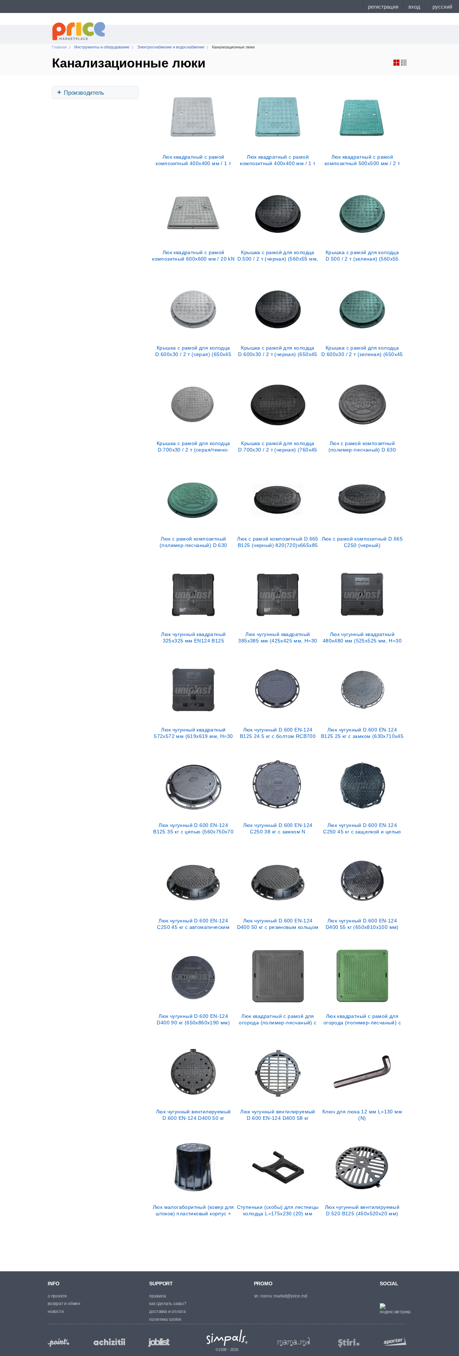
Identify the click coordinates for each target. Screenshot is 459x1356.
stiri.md (349, 1343)
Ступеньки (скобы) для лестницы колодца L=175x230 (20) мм (278, 1210)
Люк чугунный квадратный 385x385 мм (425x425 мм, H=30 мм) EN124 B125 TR (277, 637)
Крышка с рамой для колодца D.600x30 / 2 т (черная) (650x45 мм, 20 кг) (277, 351)
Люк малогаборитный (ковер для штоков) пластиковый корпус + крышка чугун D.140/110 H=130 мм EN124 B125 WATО (193, 1210)
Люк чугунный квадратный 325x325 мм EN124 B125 (193, 637)
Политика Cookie (165, 1319)
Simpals (227, 1337)
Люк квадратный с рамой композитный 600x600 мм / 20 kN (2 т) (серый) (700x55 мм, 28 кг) (193, 255)
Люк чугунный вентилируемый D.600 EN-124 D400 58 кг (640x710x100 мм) (277, 1115)
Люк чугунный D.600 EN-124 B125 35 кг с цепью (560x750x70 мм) (193, 828)
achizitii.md (109, 1342)
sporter (393, 1341)
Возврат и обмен (64, 1303)
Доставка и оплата (167, 1311)
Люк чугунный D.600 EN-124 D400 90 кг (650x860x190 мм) (193, 1019)
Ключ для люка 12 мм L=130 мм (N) (362, 1115)
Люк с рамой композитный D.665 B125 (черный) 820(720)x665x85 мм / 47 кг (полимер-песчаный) (277, 542)
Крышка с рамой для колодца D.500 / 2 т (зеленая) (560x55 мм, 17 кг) (362, 255)
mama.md (293, 1341)
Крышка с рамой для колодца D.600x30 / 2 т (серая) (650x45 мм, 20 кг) (193, 351)
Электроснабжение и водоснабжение (170, 47)
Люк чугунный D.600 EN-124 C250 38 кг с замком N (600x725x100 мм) (278, 828)
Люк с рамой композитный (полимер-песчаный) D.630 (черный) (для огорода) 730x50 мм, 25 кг (362, 446)
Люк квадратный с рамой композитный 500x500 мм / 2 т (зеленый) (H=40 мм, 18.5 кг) (362, 160)
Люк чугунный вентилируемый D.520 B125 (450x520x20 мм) (362, 1210)
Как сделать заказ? (167, 1303)
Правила (157, 1296)
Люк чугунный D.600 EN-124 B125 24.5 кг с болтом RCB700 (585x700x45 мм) (278, 733)
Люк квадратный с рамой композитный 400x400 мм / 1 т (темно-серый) (193, 160)
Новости (56, 1311)
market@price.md (290, 1296)
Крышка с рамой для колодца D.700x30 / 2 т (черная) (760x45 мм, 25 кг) (277, 446)
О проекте (57, 1296)
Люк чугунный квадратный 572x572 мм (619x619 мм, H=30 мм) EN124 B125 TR (193, 733)
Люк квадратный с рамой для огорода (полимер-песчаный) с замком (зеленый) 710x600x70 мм (362, 1019)
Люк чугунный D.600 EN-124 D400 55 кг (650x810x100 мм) (362, 924)
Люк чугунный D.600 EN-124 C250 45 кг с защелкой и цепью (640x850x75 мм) (362, 828)
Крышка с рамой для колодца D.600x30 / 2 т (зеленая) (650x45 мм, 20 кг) (362, 351)
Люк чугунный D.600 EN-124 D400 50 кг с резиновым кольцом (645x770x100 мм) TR (278, 924)
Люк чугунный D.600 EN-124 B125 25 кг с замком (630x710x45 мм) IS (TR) (362, 733)
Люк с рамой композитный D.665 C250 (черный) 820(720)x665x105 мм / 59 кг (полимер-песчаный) (362, 542)
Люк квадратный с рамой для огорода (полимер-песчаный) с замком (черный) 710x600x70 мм (278, 1019)
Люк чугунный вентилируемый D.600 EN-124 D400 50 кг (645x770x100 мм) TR (193, 1115)
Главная (59, 47)
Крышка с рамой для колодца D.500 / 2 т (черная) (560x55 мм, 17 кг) (277, 255)
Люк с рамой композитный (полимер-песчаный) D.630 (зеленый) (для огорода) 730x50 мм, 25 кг (193, 542)
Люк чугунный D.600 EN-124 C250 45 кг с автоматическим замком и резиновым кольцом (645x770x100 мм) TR (193, 924)
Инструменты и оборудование (101, 47)
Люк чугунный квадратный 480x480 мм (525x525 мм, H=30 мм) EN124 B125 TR (362, 637)
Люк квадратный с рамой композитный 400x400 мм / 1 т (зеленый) (277, 160)
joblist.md (159, 1342)
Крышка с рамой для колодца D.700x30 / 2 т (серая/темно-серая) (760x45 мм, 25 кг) (193, 446)
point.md (58, 1342)
